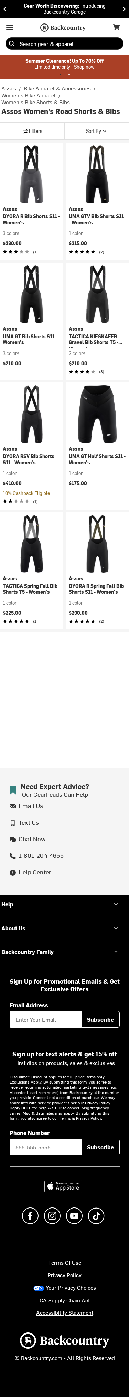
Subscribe (100, 1019)
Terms (65, 1118)
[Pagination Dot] (60, 74)
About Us (13, 928)
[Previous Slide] (5, 9)
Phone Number (30, 1132)
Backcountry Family (27, 951)
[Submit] (11, 43)
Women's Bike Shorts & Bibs (35, 101)
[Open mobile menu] (10, 27)
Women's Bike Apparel (28, 94)
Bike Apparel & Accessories (57, 88)
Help (7, 904)
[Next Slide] (124, 9)
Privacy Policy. (89, 1118)
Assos (8, 88)
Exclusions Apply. (26, 1082)
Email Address (29, 1004)
